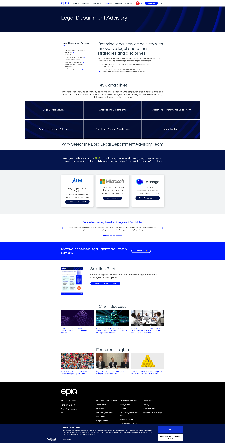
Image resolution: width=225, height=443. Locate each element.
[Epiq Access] (108, 3)
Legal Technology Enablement (73, 62)
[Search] (161, 3)
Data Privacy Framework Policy (129, 414)
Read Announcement (77, 202)
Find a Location (68, 400)
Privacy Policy (125, 405)
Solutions (76, 3)
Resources (128, 3)
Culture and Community (128, 401)
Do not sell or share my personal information (170, 437)
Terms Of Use (101, 405)
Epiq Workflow (69, 54)
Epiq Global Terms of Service (106, 401)
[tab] (104, 236)
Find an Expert (68, 405)
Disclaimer (100, 409)
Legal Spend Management (72, 59)
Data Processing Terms (128, 423)
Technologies (97, 3)
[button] (69, 228)
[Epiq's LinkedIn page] (62, 413)
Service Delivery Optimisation (73, 69)
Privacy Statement (126, 419)
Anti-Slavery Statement (104, 413)
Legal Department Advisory (75, 43)
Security (146, 405)
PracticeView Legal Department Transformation (74, 65)
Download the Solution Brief (105, 283)
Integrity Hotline (102, 421)
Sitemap (123, 409)
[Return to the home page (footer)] (65, 3)
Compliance (100, 417)
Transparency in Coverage (152, 413)
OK (170, 429)
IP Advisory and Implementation (74, 57)
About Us (118, 3)
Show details (67, 439)
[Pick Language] (139, 3)
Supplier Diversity (149, 409)
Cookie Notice (148, 401)
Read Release (112, 198)
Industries (85, 3)
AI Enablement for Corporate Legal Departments (75, 51)
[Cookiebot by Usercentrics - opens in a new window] (51, 439)
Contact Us (151, 3)
